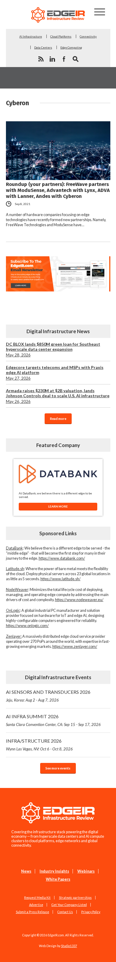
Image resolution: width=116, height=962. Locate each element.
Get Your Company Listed (69, 905)
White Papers (58, 879)
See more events (58, 768)
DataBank (14, 548)
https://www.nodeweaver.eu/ (79, 600)
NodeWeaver (17, 589)
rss (40, 59)
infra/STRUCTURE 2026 (39, 744)
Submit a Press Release (32, 912)
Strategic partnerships (75, 897)
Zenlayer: (14, 636)
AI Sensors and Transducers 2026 (48, 695)
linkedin (52, 59)
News (26, 871)
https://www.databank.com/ (62, 558)
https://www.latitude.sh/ (60, 579)
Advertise (36, 905)
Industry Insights (54, 871)
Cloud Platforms (60, 36)
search (75, 59)
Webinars (86, 871)
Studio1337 (69, 946)
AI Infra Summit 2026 (53, 720)
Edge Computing (71, 47)
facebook (64, 59)
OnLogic (13, 610)
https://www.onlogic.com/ (27, 625)
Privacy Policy (90, 912)
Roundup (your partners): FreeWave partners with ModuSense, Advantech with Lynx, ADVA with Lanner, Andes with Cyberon (58, 190)
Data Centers (43, 47)
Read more (58, 419)
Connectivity (88, 36)
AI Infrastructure (30, 36)
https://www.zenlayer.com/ (74, 646)
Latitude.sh (15, 569)
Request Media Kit (37, 897)
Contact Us (65, 912)
